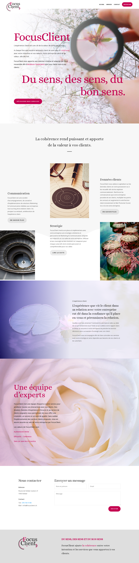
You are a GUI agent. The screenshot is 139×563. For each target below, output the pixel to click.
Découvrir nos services (28, 101)
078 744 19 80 (127, 4)
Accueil (101, 4)
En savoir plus (17, 220)
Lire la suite (58, 253)
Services (109, 4)
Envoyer (114, 509)
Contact (117, 4)
